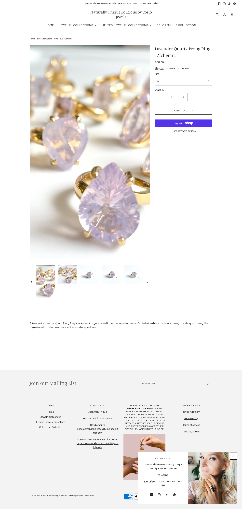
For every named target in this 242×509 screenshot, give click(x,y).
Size (157, 74)
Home (50, 25)
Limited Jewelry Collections (50, 422)
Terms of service (191, 425)
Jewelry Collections (50, 417)
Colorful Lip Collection (176, 25)
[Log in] (225, 14)
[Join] (207, 383)
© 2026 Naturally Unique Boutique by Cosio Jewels (52, 496)
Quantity (159, 90)
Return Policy (191, 418)
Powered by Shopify (85, 496)
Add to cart (183, 110)
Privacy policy (191, 431)
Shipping (159, 68)
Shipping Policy (191, 412)
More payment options (184, 131)
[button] (32, 282)
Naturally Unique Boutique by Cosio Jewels (121, 14)
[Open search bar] (217, 14)
